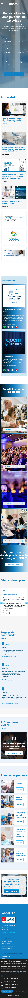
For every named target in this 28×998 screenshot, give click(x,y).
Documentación (7, 65)
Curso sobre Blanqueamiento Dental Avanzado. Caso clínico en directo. (12, 650)
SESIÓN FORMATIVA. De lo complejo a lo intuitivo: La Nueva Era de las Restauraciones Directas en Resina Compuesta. (13, 674)
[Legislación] (21, 62)
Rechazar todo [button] (20, 991)
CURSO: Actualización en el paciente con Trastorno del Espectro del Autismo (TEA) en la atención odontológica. (14, 697)
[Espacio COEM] (14, 236)
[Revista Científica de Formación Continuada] (14, 219)
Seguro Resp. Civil (20, 53)
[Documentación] (7, 62)
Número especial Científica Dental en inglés (12, 202)
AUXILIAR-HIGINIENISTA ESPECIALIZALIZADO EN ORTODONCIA (10, 596)
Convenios (7, 52)
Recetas (21, 41)
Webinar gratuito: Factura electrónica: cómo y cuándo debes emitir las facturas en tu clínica (13, 121)
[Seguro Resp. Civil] (21, 49)
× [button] (26, 960)
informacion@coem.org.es (9, 932)
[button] (2, 4)
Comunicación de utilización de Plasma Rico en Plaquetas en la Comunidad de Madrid (13, 149)
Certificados (7, 41)
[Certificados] (7, 38)
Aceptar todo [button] (7, 991)
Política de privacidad (14, 972)
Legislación (21, 65)
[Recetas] (21, 38)
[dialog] (14, 978)
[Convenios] (7, 49)
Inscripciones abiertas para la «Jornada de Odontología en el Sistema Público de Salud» (13, 176)
